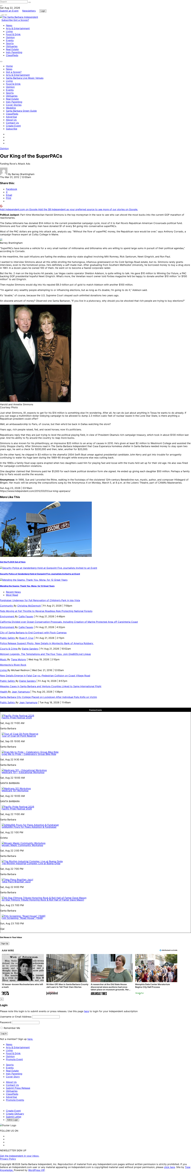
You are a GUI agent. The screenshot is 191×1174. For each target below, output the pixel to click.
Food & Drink (13, 34)
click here (169, 1167)
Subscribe (7, 20)
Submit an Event (9, 10)
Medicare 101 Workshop (15, 790)
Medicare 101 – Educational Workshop (23, 772)
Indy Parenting (14, 52)
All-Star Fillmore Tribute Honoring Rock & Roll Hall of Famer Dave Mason (43, 899)
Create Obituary (15, 1113)
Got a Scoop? (21, 20)
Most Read (12, 594)
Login (43, 11)
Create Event (13, 125)
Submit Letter (13, 1116)
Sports (10, 43)
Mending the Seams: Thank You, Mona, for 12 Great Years (27, 586)
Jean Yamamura (21, 691)
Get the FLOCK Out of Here (13, 562)
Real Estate (12, 49)
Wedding (11, 107)
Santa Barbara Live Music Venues (24, 77)
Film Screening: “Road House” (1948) (22, 918)
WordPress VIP (36, 1170)
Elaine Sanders (30, 648)
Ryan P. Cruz (26, 637)
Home (9, 66)
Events (10, 40)
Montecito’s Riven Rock (13, 664)
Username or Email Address (15, 1016)
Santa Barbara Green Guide (21, 110)
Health (4, 691)
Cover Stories (13, 104)
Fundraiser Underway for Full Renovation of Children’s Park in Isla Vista (40, 600)
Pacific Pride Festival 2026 (17, 717)
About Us (11, 119)
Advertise (11, 116)
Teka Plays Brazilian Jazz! (16, 881)
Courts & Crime (9, 648)
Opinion (10, 37)
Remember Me (11, 1027)
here (86, 1011)
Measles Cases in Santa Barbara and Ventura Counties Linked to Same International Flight (50, 686)
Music (3, 659)
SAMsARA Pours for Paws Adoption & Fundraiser (29, 826)
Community (7, 605)
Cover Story (13, 1076)
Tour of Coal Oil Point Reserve (19, 735)
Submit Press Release (18, 1087)
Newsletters (29, 10)
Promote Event (14, 1059)
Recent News (13, 591)
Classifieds (12, 55)
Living (9, 31)
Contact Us (12, 122)
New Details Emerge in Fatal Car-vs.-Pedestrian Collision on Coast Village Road (45, 675)
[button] (23, 974)
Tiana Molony (18, 659)
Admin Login (12, 1120)
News (9, 25)
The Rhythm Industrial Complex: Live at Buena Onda (31, 863)
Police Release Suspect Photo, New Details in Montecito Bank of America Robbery (47, 643)
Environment (7, 616)
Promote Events (15, 1099)
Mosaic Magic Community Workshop (22, 845)
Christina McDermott (29, 605)
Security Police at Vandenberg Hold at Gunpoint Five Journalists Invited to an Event (40, 574)
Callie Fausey (26, 616)
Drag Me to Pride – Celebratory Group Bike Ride (29, 754)
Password (5, 1022)
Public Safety (8, 637)
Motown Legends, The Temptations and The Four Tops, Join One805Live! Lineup (45, 654)
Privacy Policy (8, 1158)
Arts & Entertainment (18, 28)
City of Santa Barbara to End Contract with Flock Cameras (33, 632)
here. (30, 1039)
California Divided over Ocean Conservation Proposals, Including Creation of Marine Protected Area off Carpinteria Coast (69, 621)
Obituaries (11, 46)
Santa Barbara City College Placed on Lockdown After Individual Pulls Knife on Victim (48, 697)
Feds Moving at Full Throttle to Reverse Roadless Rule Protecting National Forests (46, 611)
